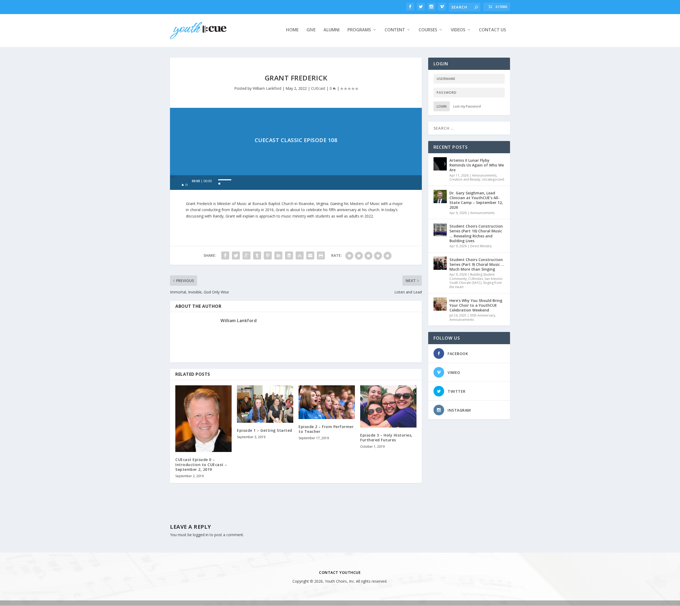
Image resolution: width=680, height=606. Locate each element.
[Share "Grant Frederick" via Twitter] (236, 255)
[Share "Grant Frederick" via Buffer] (289, 255)
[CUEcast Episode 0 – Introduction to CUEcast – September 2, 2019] (203, 418)
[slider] (224, 179)
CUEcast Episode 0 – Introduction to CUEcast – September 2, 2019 (201, 464)
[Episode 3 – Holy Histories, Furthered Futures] (388, 406)
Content (395, 30)
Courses (428, 30)
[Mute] (219, 182)
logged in (201, 534)
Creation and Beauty (464, 179)
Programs (359, 30)
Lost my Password (467, 106)
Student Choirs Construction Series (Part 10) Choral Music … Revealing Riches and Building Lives (476, 233)
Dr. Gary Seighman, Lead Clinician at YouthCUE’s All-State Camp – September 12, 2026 (476, 200)
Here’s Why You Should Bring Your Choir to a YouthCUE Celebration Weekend (475, 305)
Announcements (484, 175)
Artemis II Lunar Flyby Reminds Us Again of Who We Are (476, 165)
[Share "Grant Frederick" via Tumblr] (257, 255)
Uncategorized (493, 179)
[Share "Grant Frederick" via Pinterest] (267, 255)
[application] (296, 182)
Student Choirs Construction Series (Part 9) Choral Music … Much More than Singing (476, 264)
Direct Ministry (481, 246)
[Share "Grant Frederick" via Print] (321, 255)
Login (442, 106)
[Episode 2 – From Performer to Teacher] (327, 402)
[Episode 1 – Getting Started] (265, 404)
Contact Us (492, 30)
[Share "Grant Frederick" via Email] (310, 255)
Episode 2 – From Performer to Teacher (326, 429)
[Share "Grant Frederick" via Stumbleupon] (299, 255)
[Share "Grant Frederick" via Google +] (246, 255)
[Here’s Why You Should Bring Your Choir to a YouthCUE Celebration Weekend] (440, 304)
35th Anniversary (482, 315)
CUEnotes (475, 278)
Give (311, 30)
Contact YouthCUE (340, 572)
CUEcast (318, 88)
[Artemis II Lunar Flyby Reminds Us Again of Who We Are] (440, 163)
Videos (458, 30)
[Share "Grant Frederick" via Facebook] (225, 255)
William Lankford (267, 88)
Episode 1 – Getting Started (264, 430)
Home (292, 30)
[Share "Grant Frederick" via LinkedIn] (278, 255)
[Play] (185, 183)
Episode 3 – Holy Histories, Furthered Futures (386, 437)
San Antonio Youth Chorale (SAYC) (476, 280)
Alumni (331, 30)
